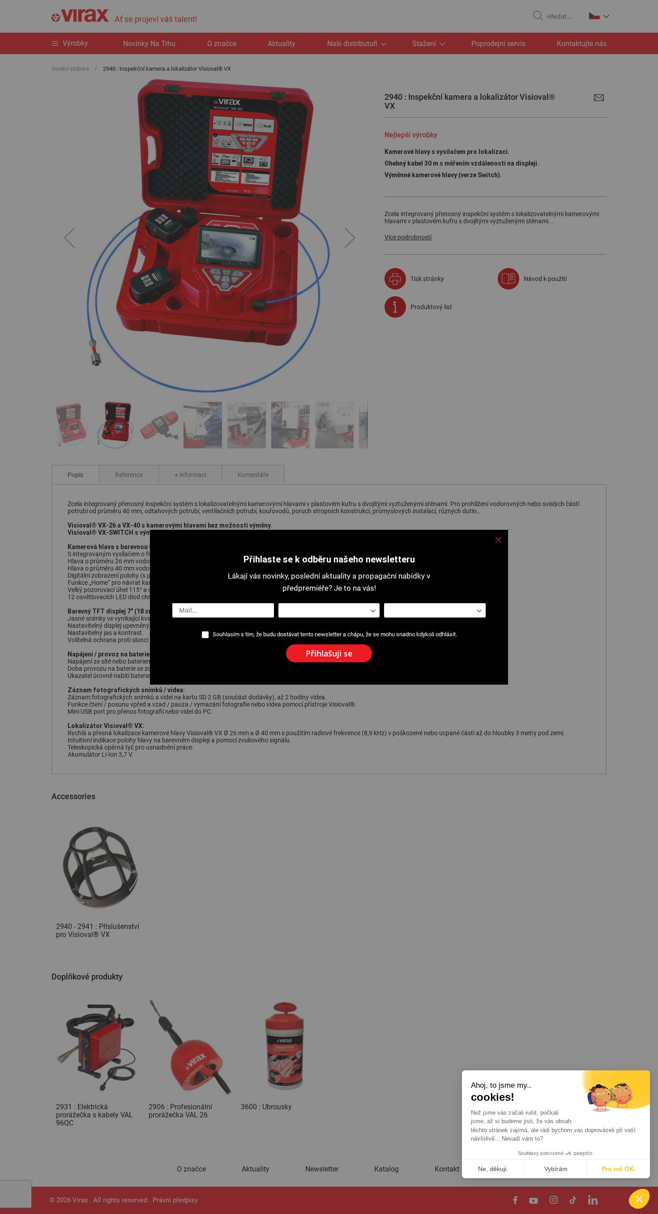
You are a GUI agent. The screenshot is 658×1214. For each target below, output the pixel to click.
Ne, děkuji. (493, 1168)
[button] (639, 1199)
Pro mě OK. (619, 1168)
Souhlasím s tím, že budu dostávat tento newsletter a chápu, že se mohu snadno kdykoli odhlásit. (335, 634)
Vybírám (556, 1168)
